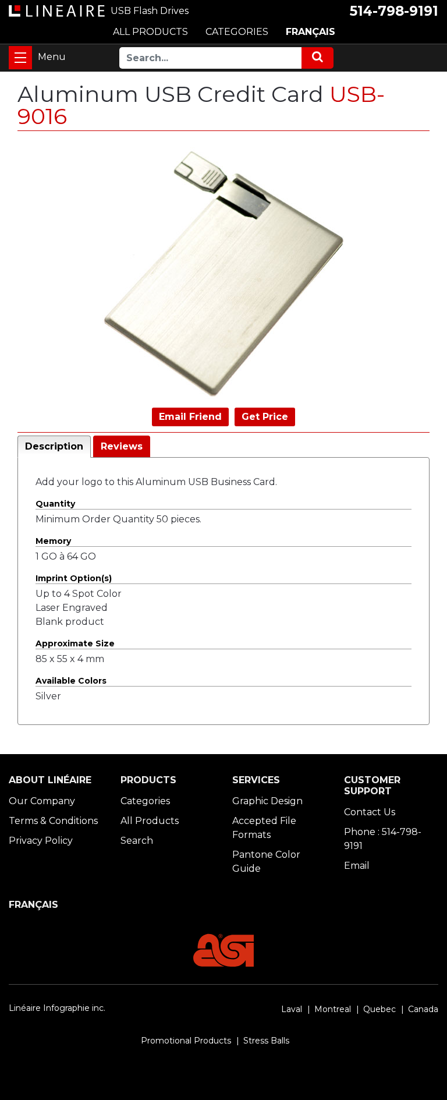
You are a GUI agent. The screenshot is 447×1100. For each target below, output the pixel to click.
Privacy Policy (41, 840)
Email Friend (190, 416)
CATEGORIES (236, 31)
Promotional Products (186, 1040)
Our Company (42, 801)
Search (136, 840)
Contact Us (369, 812)
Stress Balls (266, 1040)
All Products (149, 820)
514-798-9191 (394, 11)
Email (357, 865)
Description (54, 446)
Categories (145, 801)
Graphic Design (267, 801)
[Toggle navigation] (20, 57)
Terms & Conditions (53, 820)
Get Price (265, 416)
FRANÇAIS (310, 31)
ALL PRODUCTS (150, 31)
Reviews (122, 446)
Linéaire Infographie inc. (57, 1008)
